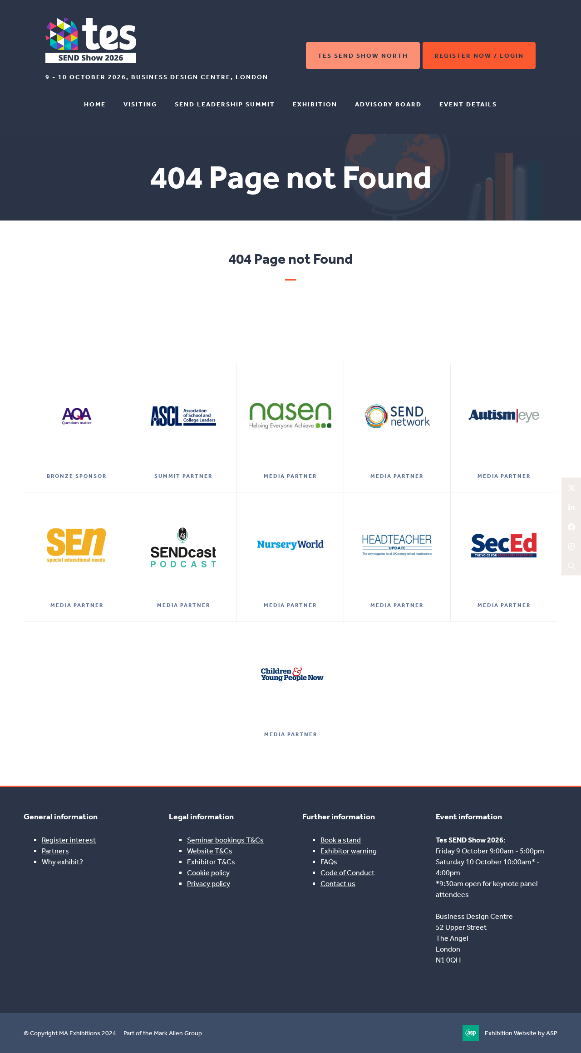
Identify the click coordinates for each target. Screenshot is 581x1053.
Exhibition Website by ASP (521, 1033)
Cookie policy (208, 872)
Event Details (468, 104)
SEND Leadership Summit (225, 104)
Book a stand (340, 840)
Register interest (69, 840)
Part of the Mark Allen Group (162, 1033)
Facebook (571, 527)
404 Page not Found (290, 258)
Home (95, 104)
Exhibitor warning (348, 851)
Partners (55, 851)
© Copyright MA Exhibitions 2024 (70, 1033)
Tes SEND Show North (363, 56)
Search (571, 566)
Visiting (140, 104)
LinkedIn (571, 507)
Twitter (571, 487)
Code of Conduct (347, 872)
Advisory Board (388, 104)
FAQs (328, 861)
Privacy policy (208, 883)
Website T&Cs (209, 851)
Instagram (571, 546)
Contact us (337, 883)
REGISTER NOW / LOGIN (479, 56)
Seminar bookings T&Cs (225, 840)
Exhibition (315, 104)
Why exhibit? (62, 861)
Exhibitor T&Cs (211, 861)
